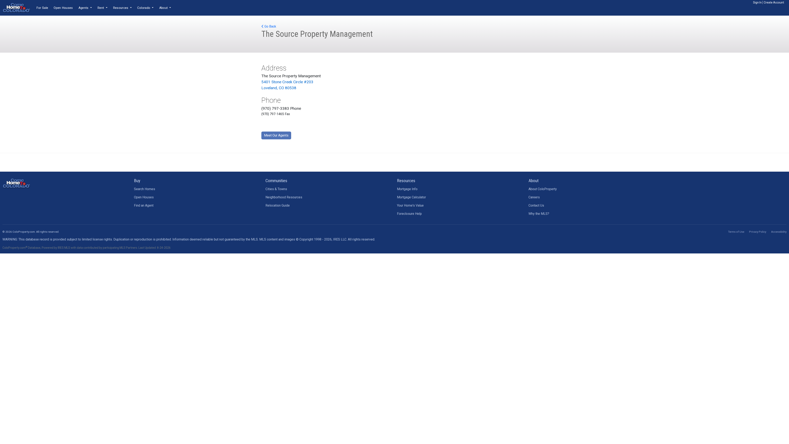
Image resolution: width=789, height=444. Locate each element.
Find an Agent (143, 205)
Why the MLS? (538, 214)
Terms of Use (736, 231)
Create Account (774, 2)
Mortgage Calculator (411, 197)
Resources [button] (121, 8)
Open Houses (63, 8)
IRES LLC (339, 239)
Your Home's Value (410, 205)
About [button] (164, 8)
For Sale (42, 8)
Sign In (757, 2)
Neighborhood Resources (283, 197)
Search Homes (144, 189)
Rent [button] (101, 8)
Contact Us (536, 205)
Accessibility (779, 231)
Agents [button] (83, 8)
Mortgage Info (407, 189)
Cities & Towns (276, 189)
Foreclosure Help (409, 214)
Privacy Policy (757, 231)
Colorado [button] (144, 8)
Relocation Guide (277, 205)
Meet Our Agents (276, 135)
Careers (534, 197)
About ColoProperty (542, 189)
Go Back (270, 26)
